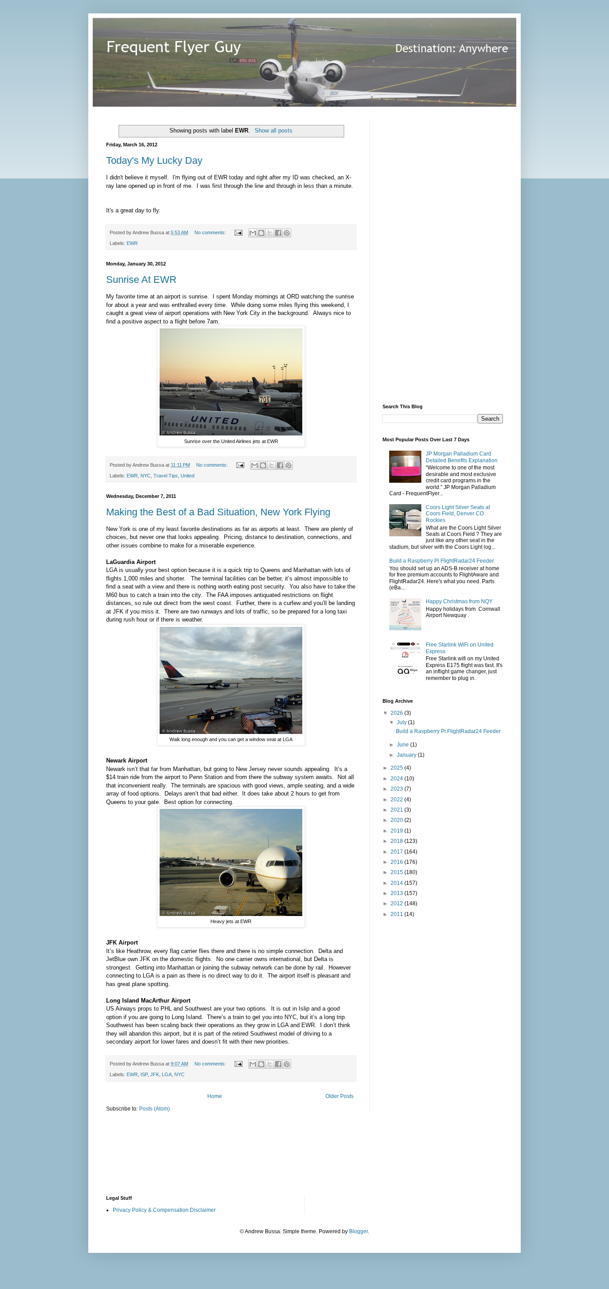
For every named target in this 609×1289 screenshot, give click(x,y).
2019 (397, 831)
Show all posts (273, 130)
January (407, 755)
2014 (397, 883)
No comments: (210, 232)
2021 (397, 810)
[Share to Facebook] (278, 232)
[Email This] (252, 232)
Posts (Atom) (154, 1109)
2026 (397, 713)
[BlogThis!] (261, 232)
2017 (397, 852)
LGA (167, 1074)
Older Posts (339, 1096)
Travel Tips (165, 475)
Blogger (358, 1231)
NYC (145, 475)
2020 (397, 820)
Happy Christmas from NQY (459, 601)
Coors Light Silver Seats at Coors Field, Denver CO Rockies (458, 513)
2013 (397, 893)
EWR (132, 243)
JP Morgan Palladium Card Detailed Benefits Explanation (462, 457)
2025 (397, 768)
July (402, 722)
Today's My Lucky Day (154, 160)
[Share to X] (269, 232)
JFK (154, 1074)
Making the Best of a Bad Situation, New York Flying (218, 512)
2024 (397, 778)
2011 (397, 914)
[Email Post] (238, 232)
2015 (397, 872)
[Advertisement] (449, 254)
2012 (397, 903)
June (403, 745)
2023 (397, 789)
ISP (144, 1074)
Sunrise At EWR (141, 279)
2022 (397, 799)
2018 (397, 841)
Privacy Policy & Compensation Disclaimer (164, 1210)
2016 (397, 862)
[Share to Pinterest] (286, 232)
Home (214, 1096)
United (187, 475)
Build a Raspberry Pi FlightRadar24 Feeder (441, 561)
